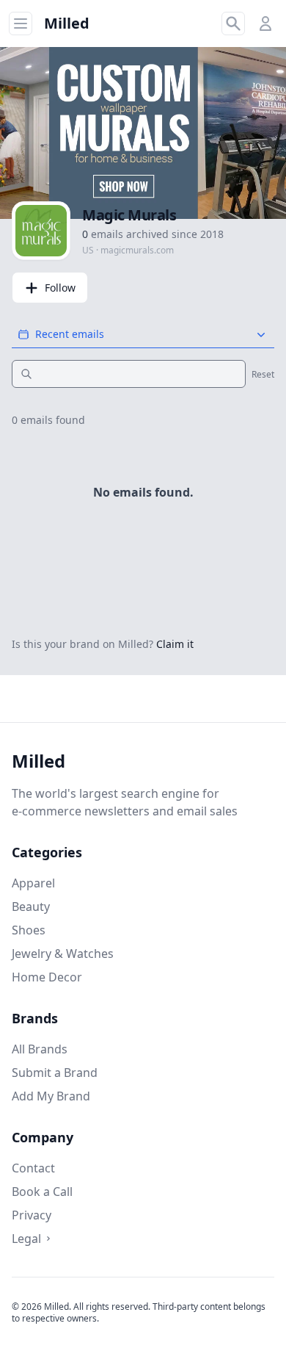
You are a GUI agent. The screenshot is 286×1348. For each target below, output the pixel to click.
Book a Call (42, 1191)
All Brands (39, 1049)
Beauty (31, 906)
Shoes (28, 930)
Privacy (31, 1215)
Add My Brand (51, 1096)
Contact (33, 1168)
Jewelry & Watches (63, 953)
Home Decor (47, 977)
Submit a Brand (55, 1072)
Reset (263, 375)
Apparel (33, 883)
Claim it (175, 644)
